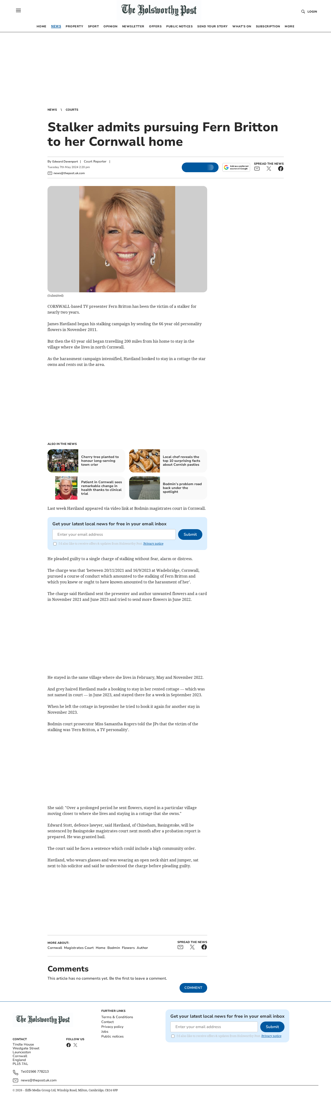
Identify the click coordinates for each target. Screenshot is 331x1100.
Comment (193, 987)
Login (312, 11)
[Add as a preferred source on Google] (236, 167)
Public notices (112, 1036)
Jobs (104, 1031)
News (52, 110)
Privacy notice (153, 543)
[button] (18, 10)
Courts (72, 110)
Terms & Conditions (117, 1017)
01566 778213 (37, 1072)
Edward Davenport (65, 161)
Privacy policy (112, 1026)
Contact (107, 1022)
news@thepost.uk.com (39, 1080)
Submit (190, 534)
